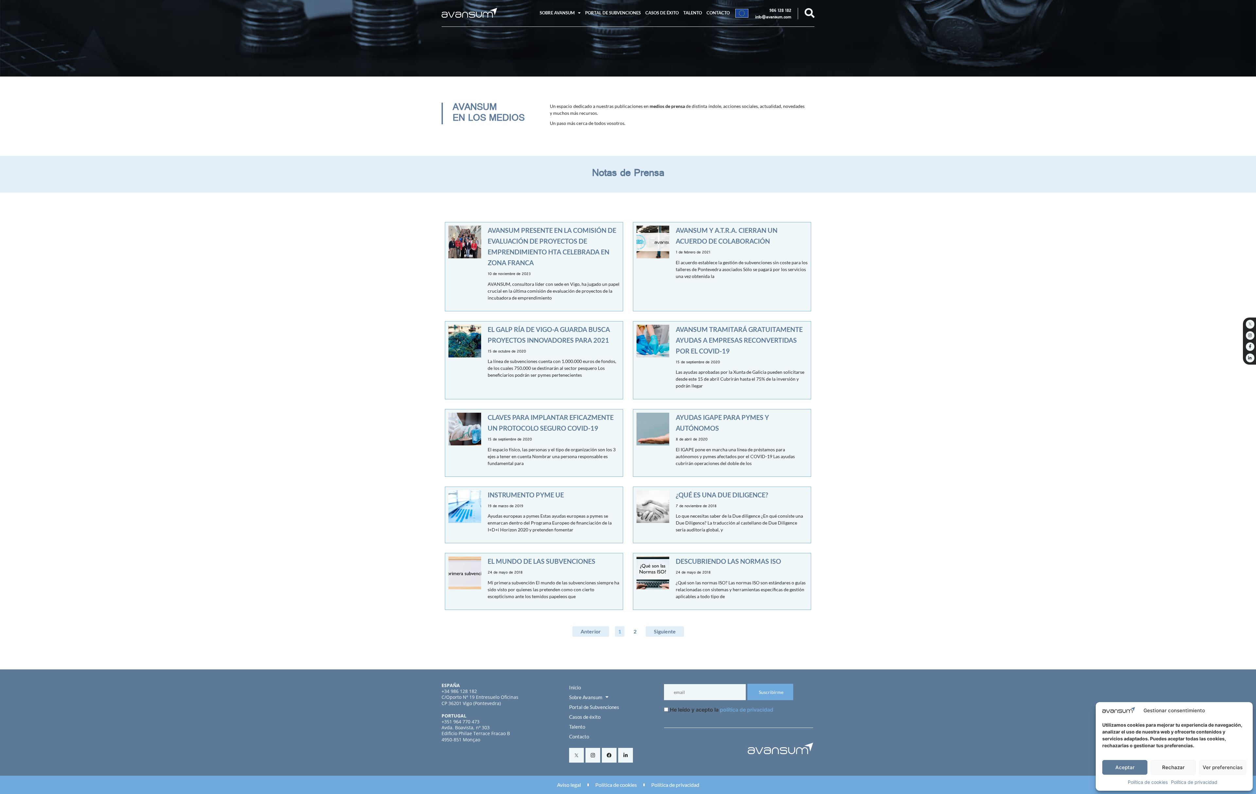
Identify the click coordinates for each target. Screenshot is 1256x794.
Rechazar (1173, 767)
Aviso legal (569, 785)
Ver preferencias (1223, 767)
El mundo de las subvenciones (541, 561)
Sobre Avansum (557, 12)
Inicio (575, 687)
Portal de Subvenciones (613, 12)
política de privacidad (746, 709)
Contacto (718, 12)
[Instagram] (592, 755)
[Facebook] (609, 755)
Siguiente (665, 631)
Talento (692, 12)
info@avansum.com (773, 17)
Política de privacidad (1194, 782)
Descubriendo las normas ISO (728, 561)
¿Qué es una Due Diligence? (722, 495)
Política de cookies (1148, 782)
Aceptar (1125, 767)
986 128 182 (780, 11)
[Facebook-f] (1250, 346)
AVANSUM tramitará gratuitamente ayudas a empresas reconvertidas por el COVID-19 (739, 340)
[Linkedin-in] (625, 755)
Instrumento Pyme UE (526, 495)
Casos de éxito (662, 12)
